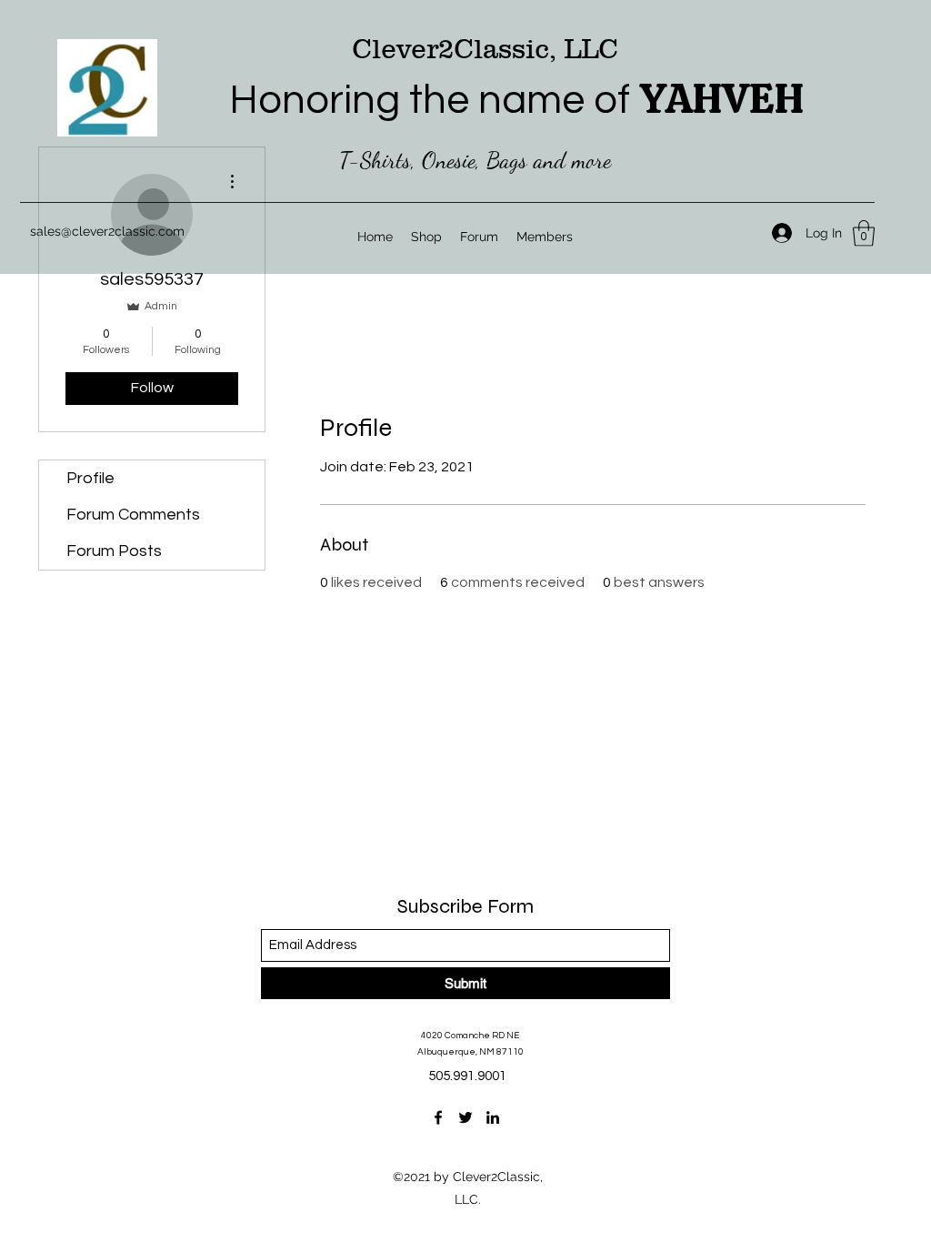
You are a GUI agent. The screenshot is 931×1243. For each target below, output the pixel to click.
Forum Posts (114, 551)
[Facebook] (438, 1117)
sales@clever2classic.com (107, 231)
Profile (90, 478)
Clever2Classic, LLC (485, 49)
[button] (864, 233)
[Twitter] (465, 1117)
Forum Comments (133, 514)
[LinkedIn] (493, 1117)
